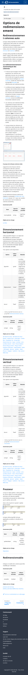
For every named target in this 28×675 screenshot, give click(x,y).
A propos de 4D (7, 656)
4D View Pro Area (7, 336)
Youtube (5, 624)
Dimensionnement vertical (16, 313)
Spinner (12, 349)
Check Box (17, 338)
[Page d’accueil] (4, 7)
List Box (5, 223)
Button (4, 338)
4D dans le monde (7, 660)
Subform (15, 351)
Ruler (23, 347)
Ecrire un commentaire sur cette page (15, 594)
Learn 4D (5, 637)
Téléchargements (7, 643)
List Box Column (7, 344)
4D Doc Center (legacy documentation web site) (15, 639)
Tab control (21, 351)
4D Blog (5, 615)
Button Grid (10, 338)
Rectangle (6, 349)
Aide (4, 647)
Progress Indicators (8, 347)
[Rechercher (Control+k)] (25, 2)
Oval (13, 344)
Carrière (5, 663)
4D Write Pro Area (17, 336)
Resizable (14, 82)
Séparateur (6, 551)
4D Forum (5, 617)
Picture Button (19, 344)
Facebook (5, 619)
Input (13, 342)
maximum (12, 50)
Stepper (10, 351)
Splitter (17, 349)
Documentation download (9, 634)
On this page (7, 18)
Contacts (5, 658)
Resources (5, 645)
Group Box (17, 340)
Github (5, 626)
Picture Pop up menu (8, 345)
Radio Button (17, 347)
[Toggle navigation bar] (3, 2)
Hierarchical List (7, 342)
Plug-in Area (18, 345)
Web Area (5, 352)
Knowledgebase (7, 641)
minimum (5, 50)
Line (22, 342)
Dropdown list (9, 340)
